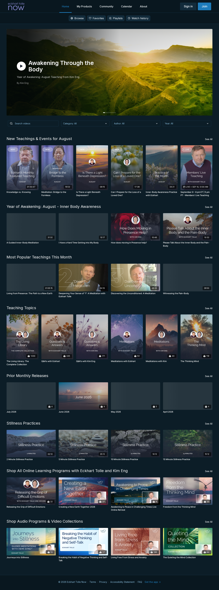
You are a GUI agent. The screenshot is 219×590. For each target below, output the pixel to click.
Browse (79, 18)
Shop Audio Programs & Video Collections (45, 521)
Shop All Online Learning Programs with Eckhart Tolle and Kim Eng (67, 470)
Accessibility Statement (122, 582)
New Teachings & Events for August (39, 138)
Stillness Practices (23, 423)
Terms (92, 582)
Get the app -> (153, 582)
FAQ (140, 582)
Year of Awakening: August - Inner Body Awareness (54, 206)
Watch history (140, 18)
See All (208, 139)
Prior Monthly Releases (27, 375)
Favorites (98, 18)
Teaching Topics (21, 307)
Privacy (103, 582)
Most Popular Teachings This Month (39, 257)
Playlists (118, 18)
